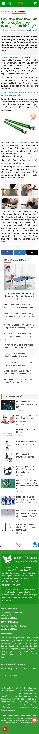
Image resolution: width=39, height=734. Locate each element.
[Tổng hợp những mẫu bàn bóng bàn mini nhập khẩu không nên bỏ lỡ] (19, 277)
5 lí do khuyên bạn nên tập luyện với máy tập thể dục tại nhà (26, 469)
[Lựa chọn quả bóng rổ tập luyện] (8, 435)
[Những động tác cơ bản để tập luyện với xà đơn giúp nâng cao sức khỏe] (8, 515)
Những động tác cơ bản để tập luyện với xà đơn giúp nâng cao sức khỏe (26, 513)
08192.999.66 (6, 729)
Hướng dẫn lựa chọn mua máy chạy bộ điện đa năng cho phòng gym (26, 499)
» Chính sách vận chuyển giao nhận (25, 720)
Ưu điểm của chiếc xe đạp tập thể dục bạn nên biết (26, 404)
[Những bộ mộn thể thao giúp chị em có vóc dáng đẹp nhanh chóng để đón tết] (8, 483)
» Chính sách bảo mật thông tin (24, 719)
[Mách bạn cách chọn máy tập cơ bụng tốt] (8, 458)
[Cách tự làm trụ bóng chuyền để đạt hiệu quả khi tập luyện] (8, 527)
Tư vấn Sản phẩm (32, 30)
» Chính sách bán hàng (27, 722)
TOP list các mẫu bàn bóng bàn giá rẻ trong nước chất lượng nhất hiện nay (19, 316)
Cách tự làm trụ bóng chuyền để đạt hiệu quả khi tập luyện (26, 527)
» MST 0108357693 (8, 719)
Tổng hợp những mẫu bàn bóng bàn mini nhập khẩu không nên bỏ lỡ (19, 296)
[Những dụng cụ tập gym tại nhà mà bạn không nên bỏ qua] (8, 419)
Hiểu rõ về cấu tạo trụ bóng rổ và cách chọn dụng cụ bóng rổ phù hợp (18, 336)
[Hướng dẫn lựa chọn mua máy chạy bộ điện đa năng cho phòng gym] (8, 501)
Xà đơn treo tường (10, 57)
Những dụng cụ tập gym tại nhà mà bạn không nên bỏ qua (26, 418)
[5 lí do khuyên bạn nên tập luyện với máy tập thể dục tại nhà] (8, 472)
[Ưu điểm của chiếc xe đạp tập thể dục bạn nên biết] (8, 406)
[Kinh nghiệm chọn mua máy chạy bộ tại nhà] (8, 448)
